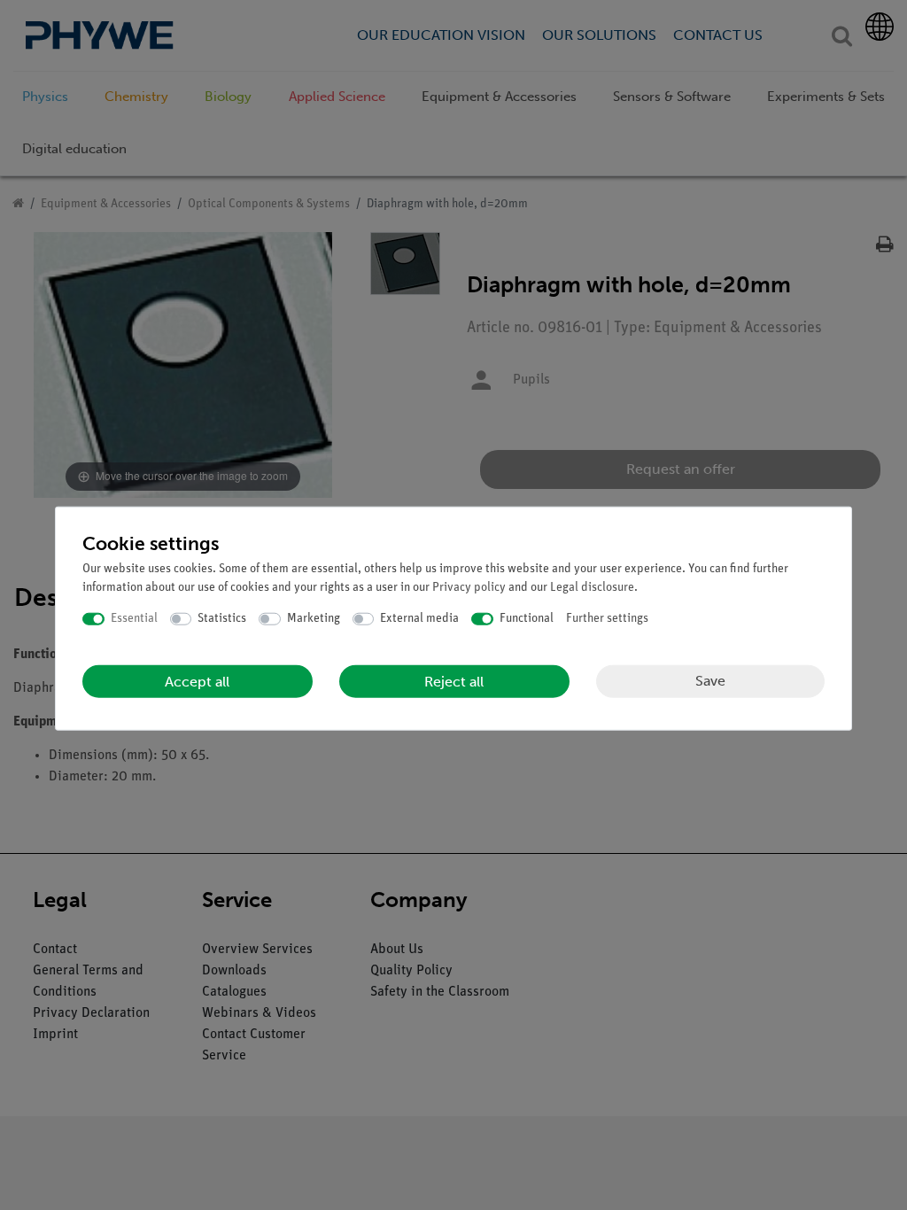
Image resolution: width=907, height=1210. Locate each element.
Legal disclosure (592, 587)
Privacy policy (469, 587)
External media (419, 618)
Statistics (222, 618)
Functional (527, 618)
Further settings (607, 618)
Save (710, 680)
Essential (134, 618)
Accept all (197, 680)
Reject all (454, 680)
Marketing (313, 618)
